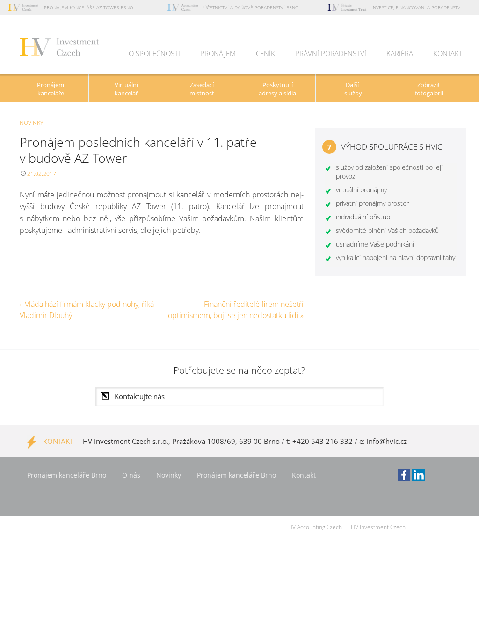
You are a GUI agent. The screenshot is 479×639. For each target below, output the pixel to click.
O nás (131, 475)
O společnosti (154, 53)
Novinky (31, 123)
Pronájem (218, 53)
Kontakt (448, 53)
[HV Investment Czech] (59, 49)
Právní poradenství (330, 53)
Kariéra (399, 53)
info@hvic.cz (387, 441)
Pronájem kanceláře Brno (66, 475)
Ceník (265, 53)
